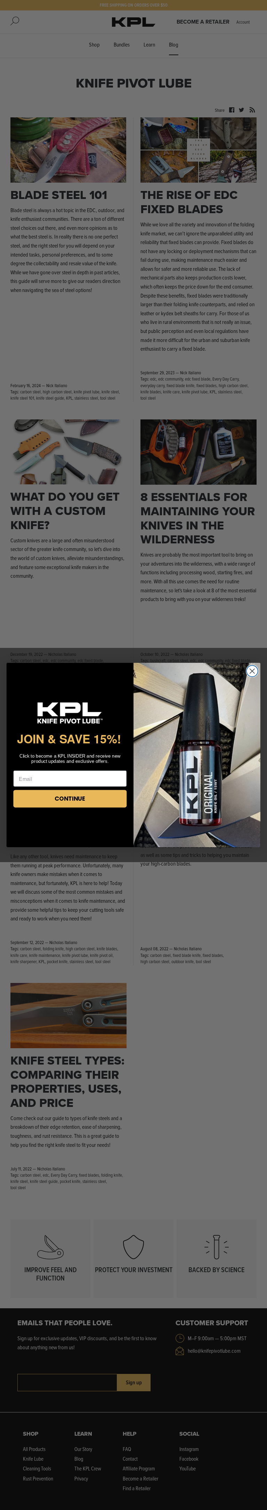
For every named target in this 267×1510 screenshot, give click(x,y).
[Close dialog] (252, 671)
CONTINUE (70, 798)
